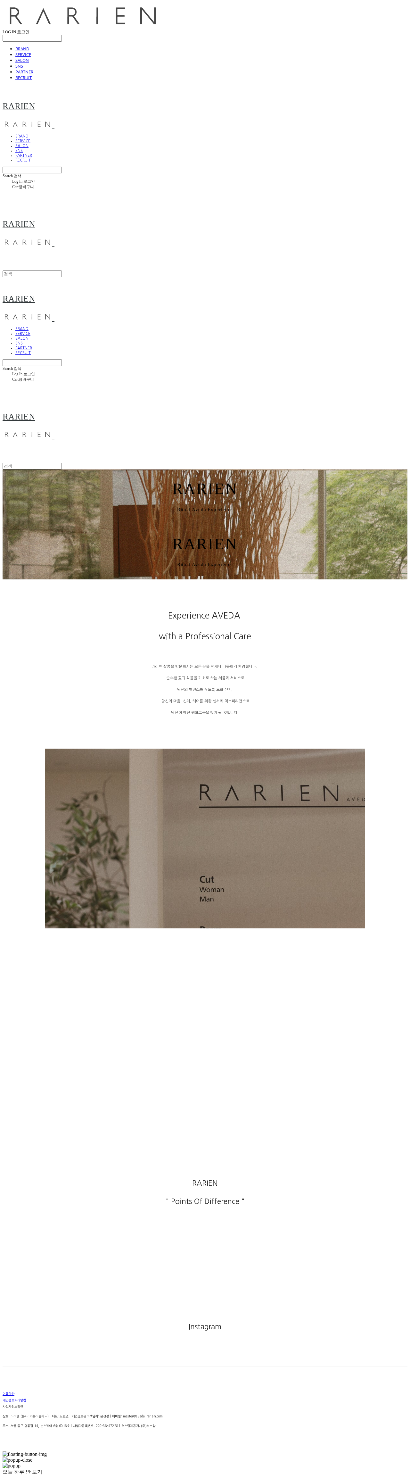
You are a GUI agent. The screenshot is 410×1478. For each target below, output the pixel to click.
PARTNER (24, 72)
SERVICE (23, 54)
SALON (22, 60)
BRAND (22, 49)
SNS (19, 66)
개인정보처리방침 (14, 1400)
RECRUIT (23, 77)
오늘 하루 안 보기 (22, 1471)
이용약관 (8, 1393)
